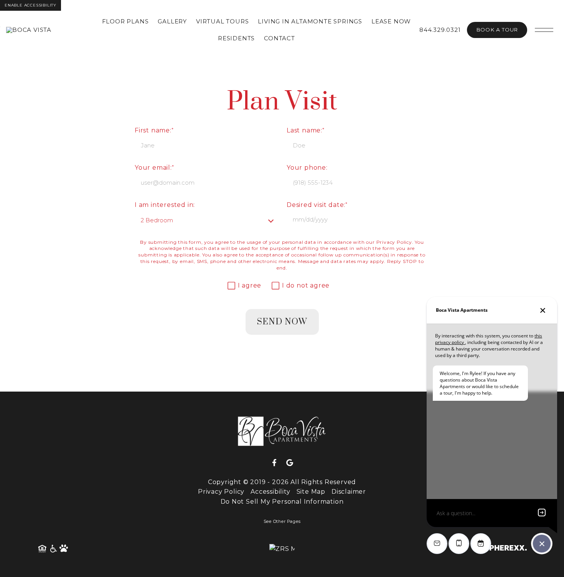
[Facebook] (277, 463)
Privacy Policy (394, 242)
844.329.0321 (440, 29)
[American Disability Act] (53, 549)
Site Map (311, 491)
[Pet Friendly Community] (64, 549)
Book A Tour (497, 29)
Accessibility (270, 491)
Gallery (172, 21)
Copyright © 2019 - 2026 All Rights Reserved (282, 482)
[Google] (289, 463)
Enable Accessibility (30, 5)
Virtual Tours (222, 21)
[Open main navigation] (544, 29)
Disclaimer (348, 491)
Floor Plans (125, 21)
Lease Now (391, 21)
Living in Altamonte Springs (310, 21)
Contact (279, 38)
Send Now (282, 322)
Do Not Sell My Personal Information (282, 501)
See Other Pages (282, 521)
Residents (236, 38)
